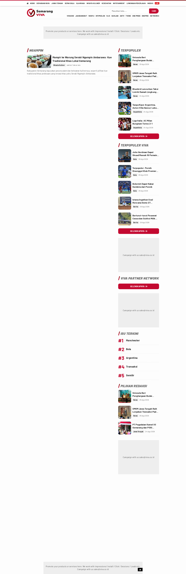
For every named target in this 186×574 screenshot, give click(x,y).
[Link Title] (39, 61)
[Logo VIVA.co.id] (41, 12)
